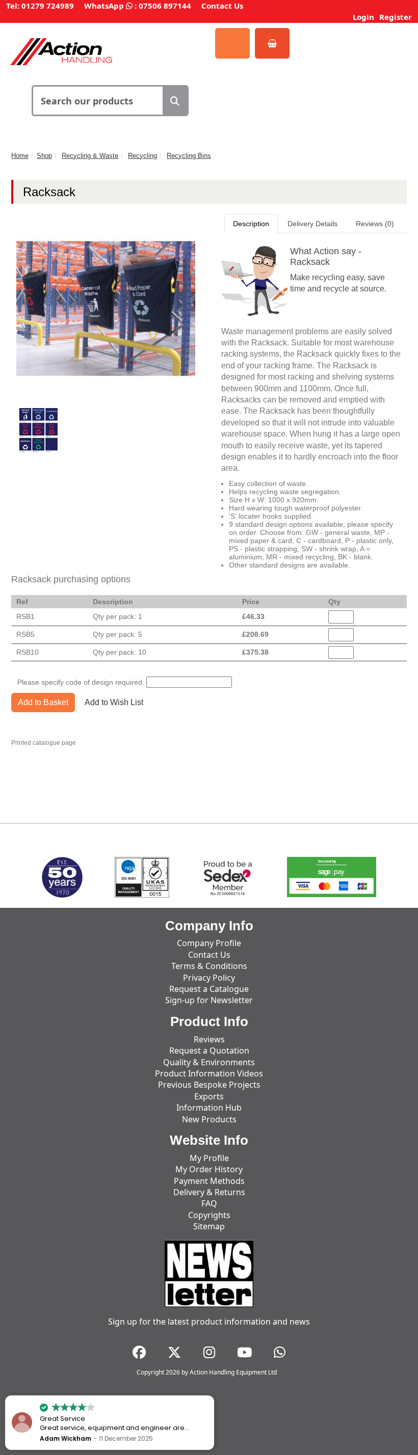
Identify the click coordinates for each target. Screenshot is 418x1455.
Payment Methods (209, 1181)
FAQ (209, 1203)
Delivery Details (312, 224)
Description (251, 224)
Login (363, 17)
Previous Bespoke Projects (209, 1084)
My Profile (209, 1158)
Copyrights (209, 1215)
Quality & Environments (209, 1062)
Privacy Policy (209, 977)
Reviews (209, 1039)
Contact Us (222, 6)
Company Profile (209, 943)
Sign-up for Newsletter (209, 1000)
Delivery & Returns (209, 1192)
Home (20, 155)
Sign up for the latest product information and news (209, 1321)
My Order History (209, 1169)
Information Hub (209, 1107)
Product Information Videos (209, 1073)
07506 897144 (165, 6)
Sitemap (209, 1226)
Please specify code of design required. (80, 682)
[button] (213, 1396)
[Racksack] (38, 430)
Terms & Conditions (209, 966)
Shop (44, 155)
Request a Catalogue (209, 988)
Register (395, 17)
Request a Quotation (209, 1050)
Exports (209, 1096)
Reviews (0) (375, 224)
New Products (209, 1119)
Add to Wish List (114, 702)
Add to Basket (43, 702)
